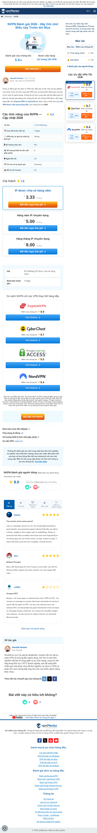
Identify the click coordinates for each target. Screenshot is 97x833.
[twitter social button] (45, 740)
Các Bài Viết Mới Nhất (48, 753)
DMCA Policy (48, 818)
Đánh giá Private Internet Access (48, 786)
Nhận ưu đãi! (85, 94)
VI (88, 11)
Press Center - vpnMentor (48, 815)
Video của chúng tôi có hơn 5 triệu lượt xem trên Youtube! (33, 715)
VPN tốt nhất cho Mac (48, 759)
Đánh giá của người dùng (32, 629)
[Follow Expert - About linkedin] (44, 678)
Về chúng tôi (48, 799)
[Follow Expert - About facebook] (54, 678)
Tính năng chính (77, 53)
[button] (5, 828)
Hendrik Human (16, 78)
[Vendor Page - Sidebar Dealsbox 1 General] (80, 90)
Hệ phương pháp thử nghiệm (48, 822)
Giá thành (74, 60)
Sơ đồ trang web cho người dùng (48, 812)
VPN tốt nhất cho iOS (48, 762)
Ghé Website (32, 69)
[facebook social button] (39, 740)
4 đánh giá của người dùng (80, 66)
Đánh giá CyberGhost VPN (48, 779)
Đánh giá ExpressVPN (48, 776)
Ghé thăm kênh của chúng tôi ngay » (41, 717)
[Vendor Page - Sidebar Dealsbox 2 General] (80, 111)
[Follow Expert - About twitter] (49, 678)
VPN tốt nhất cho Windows (49, 756)
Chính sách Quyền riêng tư (48, 805)
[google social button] (50, 740)
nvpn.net (18, 441)
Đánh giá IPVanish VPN (48, 789)
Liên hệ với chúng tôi (48, 802)
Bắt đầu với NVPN (33, 416)
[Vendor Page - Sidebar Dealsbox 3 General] (80, 133)
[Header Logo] (10, 11)
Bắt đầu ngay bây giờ (32, 204)
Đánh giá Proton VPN (48, 782)
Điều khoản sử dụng (48, 809)
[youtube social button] (56, 740)
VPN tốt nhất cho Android (48, 766)
